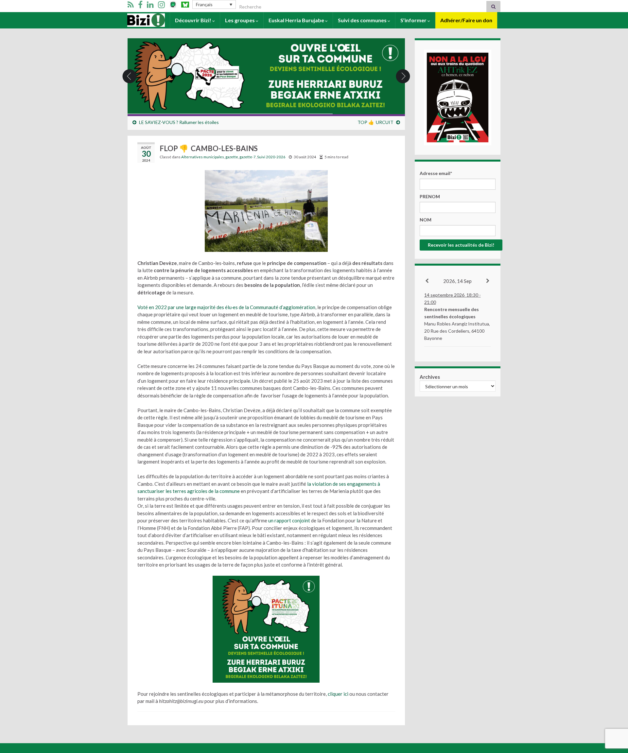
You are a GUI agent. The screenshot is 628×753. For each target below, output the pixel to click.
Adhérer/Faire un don (466, 20)
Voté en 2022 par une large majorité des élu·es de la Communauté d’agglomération (226, 307)
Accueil (136, 20)
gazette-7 (247, 157)
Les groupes (240, 20)
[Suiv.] (488, 281)
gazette (231, 157)
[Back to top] (613, 714)
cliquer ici (338, 694)
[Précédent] (427, 281)
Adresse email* (436, 173)
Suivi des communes (363, 20)
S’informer (413, 20)
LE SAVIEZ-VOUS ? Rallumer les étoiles (179, 122)
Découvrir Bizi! (193, 20)
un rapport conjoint (289, 520)
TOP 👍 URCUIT (375, 122)
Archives (430, 377)
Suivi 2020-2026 (271, 157)
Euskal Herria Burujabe (297, 20)
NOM (425, 219)
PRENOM (430, 196)
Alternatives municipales (202, 157)
